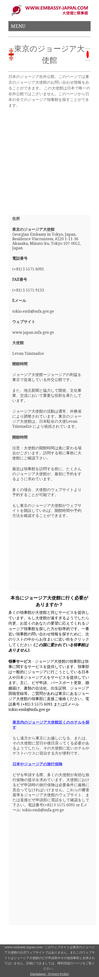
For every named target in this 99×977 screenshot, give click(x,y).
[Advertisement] (49, 159)
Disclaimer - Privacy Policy (49, 974)
